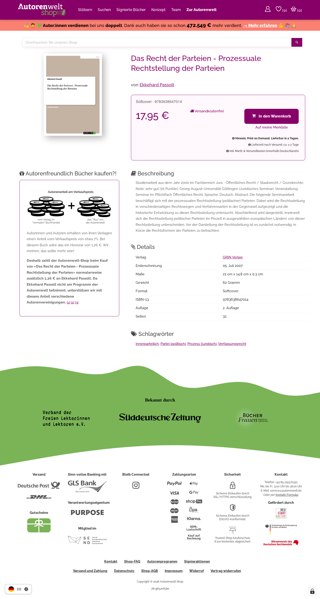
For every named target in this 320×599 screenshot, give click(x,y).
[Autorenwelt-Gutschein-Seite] (39, 531)
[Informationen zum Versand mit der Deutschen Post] (39, 487)
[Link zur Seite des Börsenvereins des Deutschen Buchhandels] (281, 544)
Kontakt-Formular (286, 495)
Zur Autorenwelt (201, 10)
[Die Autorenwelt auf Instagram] (135, 487)
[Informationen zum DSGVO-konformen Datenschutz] (232, 509)
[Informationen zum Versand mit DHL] (38, 499)
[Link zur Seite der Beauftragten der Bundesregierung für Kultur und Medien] (281, 537)
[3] (76, 302)
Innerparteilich (147, 344)
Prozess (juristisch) (202, 344)
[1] (68, 302)
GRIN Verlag (232, 257)
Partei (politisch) (173, 344)
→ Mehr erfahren (260, 25)
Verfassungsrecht (232, 344)
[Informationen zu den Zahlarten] (174, 485)
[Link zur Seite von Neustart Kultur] (281, 518)
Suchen (104, 10)
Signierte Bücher (131, 10)
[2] (72, 302)
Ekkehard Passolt (157, 84)
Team (176, 10)
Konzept (158, 10)
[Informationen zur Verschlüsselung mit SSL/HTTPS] (232, 487)
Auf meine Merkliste (271, 127)
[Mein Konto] (268, 10)
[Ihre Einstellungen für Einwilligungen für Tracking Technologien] (312, 591)
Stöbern (85, 10)
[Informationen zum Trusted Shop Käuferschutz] (232, 532)
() (284, 10)
